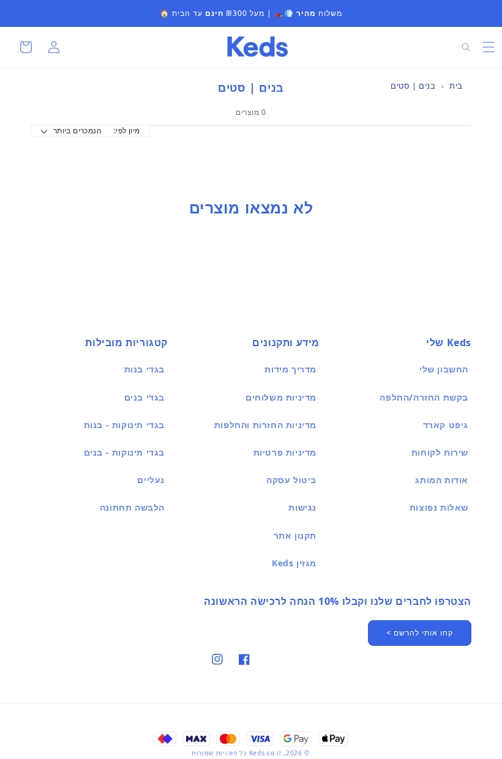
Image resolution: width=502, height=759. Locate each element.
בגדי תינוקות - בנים (124, 452)
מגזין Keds (294, 563)
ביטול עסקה (291, 480)
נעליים (151, 480)
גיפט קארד (445, 425)
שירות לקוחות (439, 452)
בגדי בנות (144, 369)
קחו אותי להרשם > (419, 633)
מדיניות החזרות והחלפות (265, 425)
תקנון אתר (295, 535)
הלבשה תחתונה (132, 507)
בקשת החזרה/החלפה (424, 397)
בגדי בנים (144, 397)
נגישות (302, 507)
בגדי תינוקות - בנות (124, 425)
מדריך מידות (290, 369)
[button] (488, 47)
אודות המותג (441, 480)
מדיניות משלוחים (281, 397)
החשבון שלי (443, 369)
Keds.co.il (265, 753)
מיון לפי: (127, 130)
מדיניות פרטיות (285, 452)
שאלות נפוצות (439, 507)
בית (456, 85)
